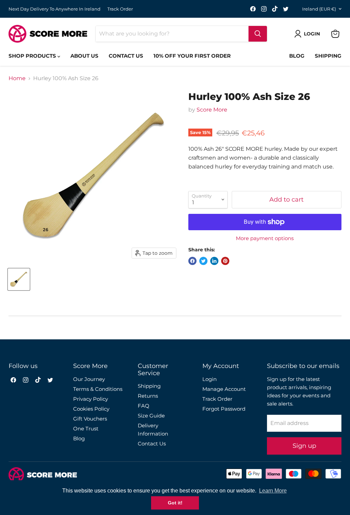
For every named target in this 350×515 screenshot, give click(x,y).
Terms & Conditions (97, 389)
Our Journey (89, 379)
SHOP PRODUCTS (33, 56)
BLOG (297, 56)
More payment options (265, 238)
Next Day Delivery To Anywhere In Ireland (54, 9)
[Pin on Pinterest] (225, 261)
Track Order (120, 9)
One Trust (85, 428)
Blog (79, 438)
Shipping (149, 386)
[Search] (257, 34)
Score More (212, 109)
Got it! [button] (175, 502)
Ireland (319, 9)
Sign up (304, 446)
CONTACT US (126, 56)
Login (312, 34)
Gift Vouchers (90, 418)
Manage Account (224, 389)
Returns (148, 396)
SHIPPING (328, 56)
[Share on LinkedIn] (214, 261)
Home (17, 78)
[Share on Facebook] (192, 261)
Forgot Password (223, 409)
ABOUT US (84, 56)
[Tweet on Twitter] (203, 261)
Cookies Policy (91, 409)
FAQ (143, 405)
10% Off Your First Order (192, 56)
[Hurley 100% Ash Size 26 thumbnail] (19, 279)
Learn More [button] (273, 491)
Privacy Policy (90, 399)
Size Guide (151, 415)
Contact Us (152, 443)
